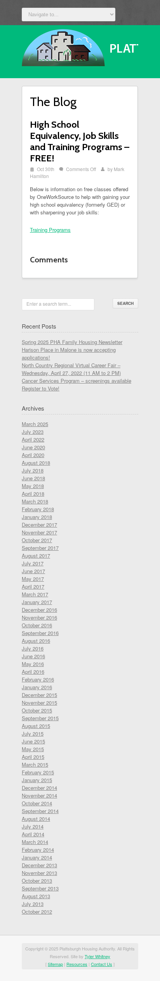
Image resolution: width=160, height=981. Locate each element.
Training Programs (50, 229)
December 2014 (39, 787)
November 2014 (39, 795)
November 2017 (39, 532)
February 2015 (38, 772)
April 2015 (33, 756)
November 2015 (39, 702)
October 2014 (37, 803)
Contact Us (101, 964)
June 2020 (33, 447)
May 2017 (33, 578)
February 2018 (38, 509)
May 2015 (33, 749)
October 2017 (37, 540)
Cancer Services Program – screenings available (76, 380)
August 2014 (36, 818)
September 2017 (40, 547)
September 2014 (40, 811)
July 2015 (32, 733)
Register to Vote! (40, 388)
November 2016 (39, 617)
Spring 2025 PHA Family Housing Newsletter (72, 342)
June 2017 (33, 571)
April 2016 (33, 671)
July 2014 (32, 826)
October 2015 (37, 710)
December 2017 (39, 524)
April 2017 (33, 586)
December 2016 (39, 609)
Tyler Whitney (97, 956)
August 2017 (36, 555)
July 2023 (32, 431)
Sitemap (55, 964)
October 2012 (37, 911)
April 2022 (33, 439)
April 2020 (33, 455)
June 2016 (33, 656)
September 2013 (40, 888)
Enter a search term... (48, 303)
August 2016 (36, 640)
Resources (76, 964)
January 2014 (37, 857)
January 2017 (37, 602)
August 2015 (36, 725)
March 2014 (35, 842)
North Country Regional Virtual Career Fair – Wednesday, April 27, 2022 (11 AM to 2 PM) (71, 369)
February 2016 (38, 679)
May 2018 (33, 486)
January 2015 (37, 780)
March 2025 (35, 424)
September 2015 (40, 718)
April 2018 (33, 493)
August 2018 (36, 462)
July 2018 (32, 470)
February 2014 (38, 849)
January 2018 (37, 516)
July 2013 (32, 903)
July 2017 (32, 563)
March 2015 (35, 764)
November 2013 (39, 873)
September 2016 (40, 633)
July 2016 (32, 648)
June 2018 (33, 478)
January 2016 (37, 687)
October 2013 (37, 880)
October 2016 (37, 625)
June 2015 (33, 741)
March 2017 (35, 594)
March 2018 (35, 501)
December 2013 (39, 865)
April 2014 (33, 834)
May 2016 (33, 664)
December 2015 (39, 695)
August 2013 (36, 896)
